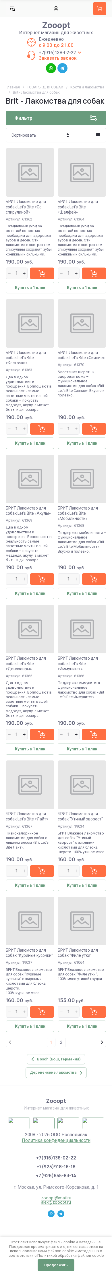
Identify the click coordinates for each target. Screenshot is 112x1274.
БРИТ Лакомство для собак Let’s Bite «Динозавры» (26, 663)
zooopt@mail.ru (56, 1198)
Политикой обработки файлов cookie (70, 1255)
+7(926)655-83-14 (56, 1175)
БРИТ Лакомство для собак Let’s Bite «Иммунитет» (78, 663)
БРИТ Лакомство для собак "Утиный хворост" (80, 816)
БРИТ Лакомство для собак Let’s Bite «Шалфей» (78, 206)
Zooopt (56, 25)
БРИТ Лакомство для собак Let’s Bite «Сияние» (81, 355)
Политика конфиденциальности (56, 1140)
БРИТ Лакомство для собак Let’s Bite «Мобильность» (78, 513)
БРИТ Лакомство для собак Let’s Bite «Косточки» (26, 357)
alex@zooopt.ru (56, 1202)
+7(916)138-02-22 (57, 52)
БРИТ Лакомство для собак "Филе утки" (78, 953)
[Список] (98, 135)
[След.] (101, 1042)
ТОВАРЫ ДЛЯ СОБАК (45, 87)
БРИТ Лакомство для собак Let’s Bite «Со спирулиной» (26, 206)
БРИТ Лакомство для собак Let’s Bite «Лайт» (27, 816)
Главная (13, 87)
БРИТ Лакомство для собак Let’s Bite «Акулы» (28, 511)
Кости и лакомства (87, 87)
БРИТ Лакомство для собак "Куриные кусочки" (29, 953)
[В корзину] (42, 273)
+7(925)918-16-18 (56, 1166)
